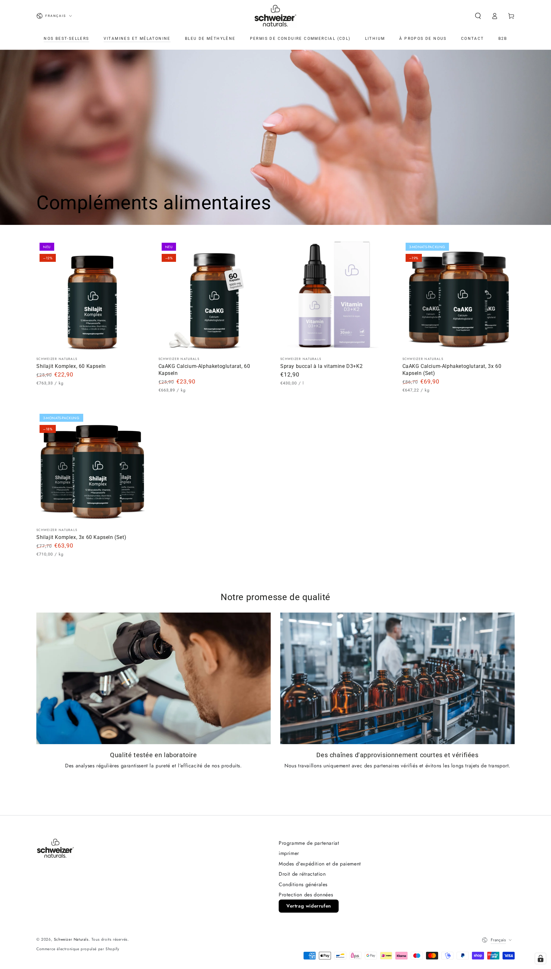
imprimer (289, 853)
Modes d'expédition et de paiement (320, 863)
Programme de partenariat (309, 843)
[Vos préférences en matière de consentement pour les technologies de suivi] (540, 958)
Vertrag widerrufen (308, 905)
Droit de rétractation (302, 874)
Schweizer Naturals (71, 939)
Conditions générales (303, 884)
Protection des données (306, 894)
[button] (478, 16)
